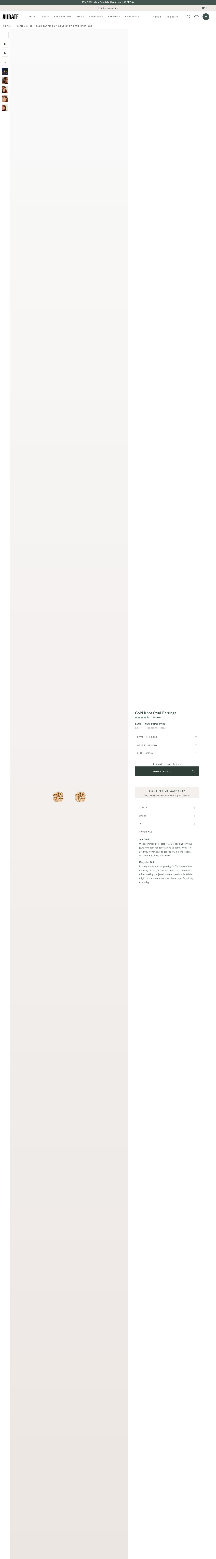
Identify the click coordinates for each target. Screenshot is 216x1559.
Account (172, 17)
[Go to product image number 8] (5, 98)
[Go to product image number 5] (5, 71)
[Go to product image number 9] (5, 107)
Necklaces (96, 17)
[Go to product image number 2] (5, 62)
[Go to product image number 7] (5, 89)
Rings (80, 17)
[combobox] (167, 737)
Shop (32, 17)
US (203, 8)
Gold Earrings (45, 26)
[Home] (10, 17)
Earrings (114, 17)
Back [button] (8, 26)
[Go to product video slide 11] (5, 44)
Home (20, 26)
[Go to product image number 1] (5, 35)
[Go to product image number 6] (5, 80)
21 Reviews (156, 717)
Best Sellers (63, 17)
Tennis (44, 17)
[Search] (188, 17)
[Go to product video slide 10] (5, 53)
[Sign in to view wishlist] (196, 17)
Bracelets (132, 17)
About (157, 17)
